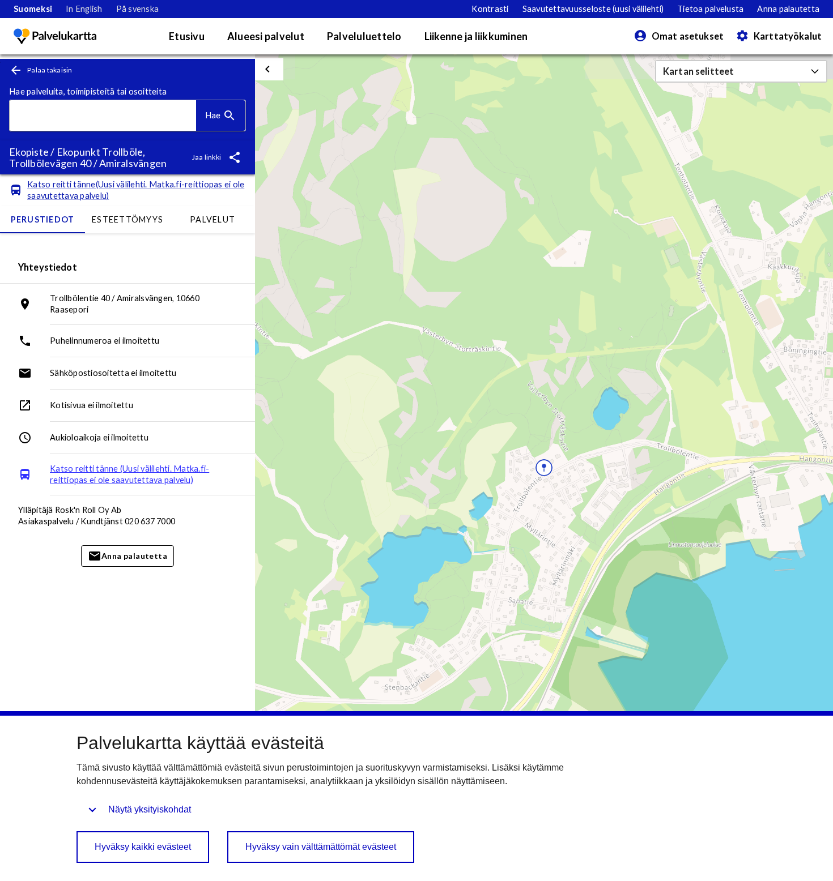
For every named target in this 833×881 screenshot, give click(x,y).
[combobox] (103, 115)
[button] (741, 71)
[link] (33, 9)
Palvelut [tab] (212, 219)
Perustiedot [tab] (43, 219)
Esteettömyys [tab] (127, 219)
